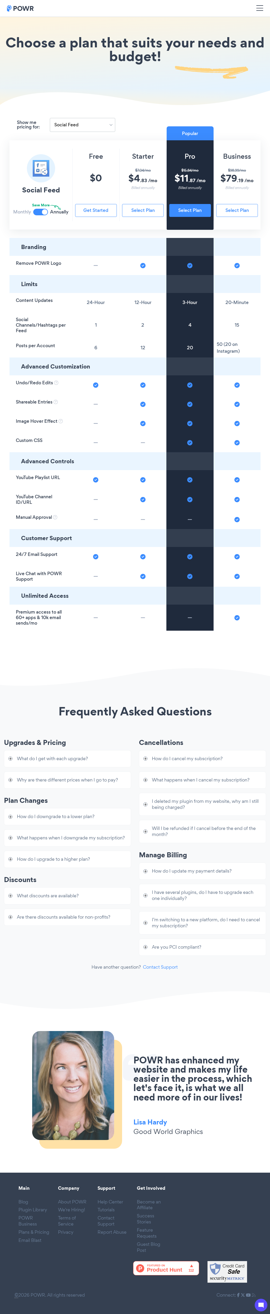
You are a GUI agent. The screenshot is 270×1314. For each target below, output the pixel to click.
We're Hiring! (71, 1210)
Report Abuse (112, 1232)
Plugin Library (32, 1210)
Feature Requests (147, 1233)
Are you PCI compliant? (176, 947)
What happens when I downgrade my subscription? (71, 838)
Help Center (110, 1202)
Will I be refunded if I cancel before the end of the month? (204, 831)
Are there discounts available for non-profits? (63, 917)
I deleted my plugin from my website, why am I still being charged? (205, 804)
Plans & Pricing (33, 1232)
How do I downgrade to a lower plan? (55, 816)
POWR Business (27, 1221)
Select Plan (143, 210)
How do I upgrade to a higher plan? (53, 859)
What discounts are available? (48, 896)
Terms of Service (67, 1221)
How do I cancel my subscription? (187, 758)
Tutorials (106, 1210)
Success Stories (145, 1219)
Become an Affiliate (149, 1205)
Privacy (66, 1232)
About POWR (72, 1202)
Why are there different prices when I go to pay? (67, 780)
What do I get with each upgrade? (52, 758)
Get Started (95, 210)
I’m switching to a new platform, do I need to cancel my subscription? (206, 923)
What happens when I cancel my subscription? (200, 780)
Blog (23, 1202)
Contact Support (160, 967)
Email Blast (29, 1240)
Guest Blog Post (148, 1247)
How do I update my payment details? (192, 871)
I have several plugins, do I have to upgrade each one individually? (202, 895)
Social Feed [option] (66, 125)
